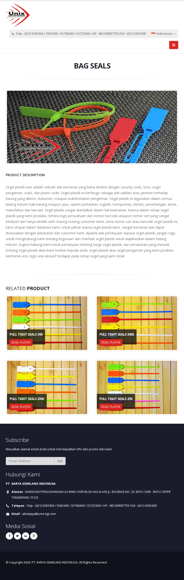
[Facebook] (9, 536)
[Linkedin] (25, 536)
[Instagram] (33, 536)
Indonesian (164, 34)
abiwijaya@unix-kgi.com (39, 514)
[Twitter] (17, 536)
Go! (60, 461)
